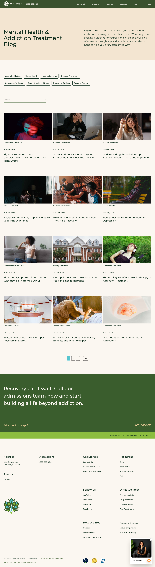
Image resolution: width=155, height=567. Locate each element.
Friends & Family (127, 472)
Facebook (87, 509)
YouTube (87, 495)
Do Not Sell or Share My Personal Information (20, 562)
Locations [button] (95, 4)
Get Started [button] (81, 4)
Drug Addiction (126, 500)
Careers (7, 480)
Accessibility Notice (56, 558)
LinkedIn (87, 504)
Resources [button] (124, 4)
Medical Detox (89, 533)
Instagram (87, 500)
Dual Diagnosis (126, 504)
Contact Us (88, 462)
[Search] (45, 100)
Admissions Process (91, 467)
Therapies (87, 528)
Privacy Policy (43, 558)
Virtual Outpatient (128, 528)
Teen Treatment (127, 509)
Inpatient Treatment (92, 537)
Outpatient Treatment (129, 523)
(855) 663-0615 (32, 4)
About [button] (149, 4)
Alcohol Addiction (127, 495)
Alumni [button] (137, 4)
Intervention (125, 467)
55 (86, 358)
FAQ (121, 476)
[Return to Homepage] (14, 3)
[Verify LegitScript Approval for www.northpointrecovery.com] (85, 560)
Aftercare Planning (128, 533)
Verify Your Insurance (92, 472)
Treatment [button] (109, 4)
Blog (122, 462)
